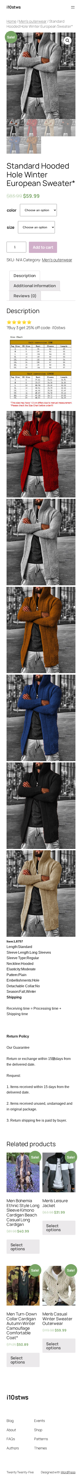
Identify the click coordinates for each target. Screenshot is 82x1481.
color (11, 210)
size (10, 227)
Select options (17, 1246)
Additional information (35, 285)
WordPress (68, 1472)
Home (11, 21)
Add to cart (43, 247)
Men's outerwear (33, 21)
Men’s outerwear (57, 259)
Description (25, 275)
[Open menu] (72, 7)
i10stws (14, 7)
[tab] (24, 276)
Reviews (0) (25, 295)
